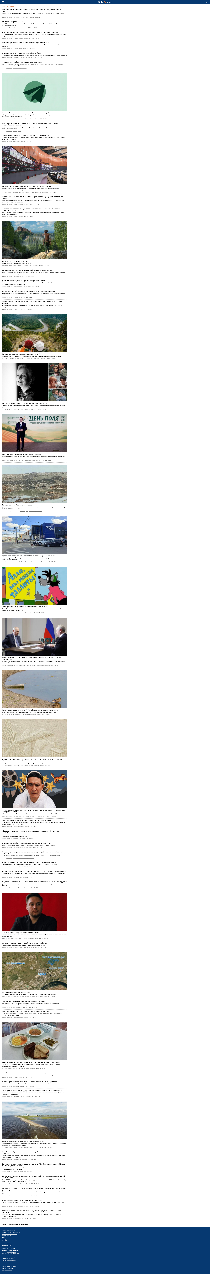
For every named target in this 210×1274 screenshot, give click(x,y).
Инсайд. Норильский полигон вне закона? (17, 505)
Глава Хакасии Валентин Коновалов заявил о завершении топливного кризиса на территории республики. (30, 1075)
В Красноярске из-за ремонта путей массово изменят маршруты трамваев (29, 1082)
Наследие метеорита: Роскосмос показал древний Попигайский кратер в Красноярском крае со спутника (34, 1189)
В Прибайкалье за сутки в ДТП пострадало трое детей (22, 1200)
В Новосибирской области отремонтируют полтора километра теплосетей (29, 862)
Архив (3, 1237)
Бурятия (22, 276)
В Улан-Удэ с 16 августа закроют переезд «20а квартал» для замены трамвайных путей (34, 871)
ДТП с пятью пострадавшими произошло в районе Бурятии (23, 281)
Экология (20, 27)
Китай (43, 816)
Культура (26, 265)
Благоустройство (17, 826)
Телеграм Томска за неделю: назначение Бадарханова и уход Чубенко (28, 113)
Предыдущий (5, 1224)
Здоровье (20, 1007)
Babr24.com (9, 17)
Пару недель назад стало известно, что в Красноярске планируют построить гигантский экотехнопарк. (29, 994)
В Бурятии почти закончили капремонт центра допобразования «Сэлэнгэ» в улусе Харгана (32, 832)
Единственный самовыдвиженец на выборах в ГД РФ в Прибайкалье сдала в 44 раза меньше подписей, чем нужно (33, 1165)
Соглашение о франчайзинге (9, 1234)
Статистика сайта (6, 1235)
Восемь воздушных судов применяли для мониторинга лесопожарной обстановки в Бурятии (32, 302)
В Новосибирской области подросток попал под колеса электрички (26, 843)
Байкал (35, 1147)
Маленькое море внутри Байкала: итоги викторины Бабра (23, 1141)
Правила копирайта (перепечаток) (11, 1232)
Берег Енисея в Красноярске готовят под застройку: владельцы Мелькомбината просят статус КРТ (34, 1152)
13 (19, 1224)
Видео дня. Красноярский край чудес (15, 261)
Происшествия (16, 17)
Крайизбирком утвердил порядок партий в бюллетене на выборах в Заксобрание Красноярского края (31, 209)
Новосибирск (31, 17)
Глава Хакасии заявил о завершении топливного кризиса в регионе (26, 1073)
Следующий (24, 1224)
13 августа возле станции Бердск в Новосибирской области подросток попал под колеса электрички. (29, 845)
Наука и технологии (17, 1196)
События (15, 27)
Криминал (27, 561)
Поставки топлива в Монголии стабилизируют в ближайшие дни (25, 943)
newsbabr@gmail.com (7, 1245)
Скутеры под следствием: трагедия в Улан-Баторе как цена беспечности (28, 556)
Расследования (24, 17)
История (31, 1147)
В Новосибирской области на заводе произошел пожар (22, 62)
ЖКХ (14, 867)
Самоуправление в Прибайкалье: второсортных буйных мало (24, 606)
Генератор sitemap (7, 1270)
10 (15, 1224)
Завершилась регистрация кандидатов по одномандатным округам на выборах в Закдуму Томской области (31, 124)
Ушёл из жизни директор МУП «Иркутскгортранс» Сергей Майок (25, 135)
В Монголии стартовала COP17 (13, 22)
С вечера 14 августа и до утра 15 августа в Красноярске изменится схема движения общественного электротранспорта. (34, 1083)
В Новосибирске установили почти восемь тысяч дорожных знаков (26, 820)
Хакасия (20, 1077)
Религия (31, 816)
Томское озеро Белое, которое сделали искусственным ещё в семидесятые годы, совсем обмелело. (29, 712)
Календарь (4, 1239)
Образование (16, 838)
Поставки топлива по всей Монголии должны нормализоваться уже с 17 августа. (23, 945)
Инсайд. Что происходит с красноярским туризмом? (21, 354)
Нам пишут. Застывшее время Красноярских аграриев (22, 454)
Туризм (33, 358)
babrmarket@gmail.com (8, 1258)
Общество (15, 141)
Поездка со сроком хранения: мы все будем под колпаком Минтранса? (28, 186)
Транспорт (20, 38)
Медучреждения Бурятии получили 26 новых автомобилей (23, 1001)
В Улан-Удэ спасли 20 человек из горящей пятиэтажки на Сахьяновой (27, 270)
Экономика (15, 38)
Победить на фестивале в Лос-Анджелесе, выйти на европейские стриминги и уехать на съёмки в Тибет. (30, 813)
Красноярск (26, 204)
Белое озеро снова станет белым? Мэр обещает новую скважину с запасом (30, 710)
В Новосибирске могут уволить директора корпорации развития (25, 42)
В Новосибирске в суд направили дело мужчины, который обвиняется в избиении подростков (32, 852)
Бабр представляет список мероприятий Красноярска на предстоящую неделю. (23, 763)
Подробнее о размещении (9, 1260)
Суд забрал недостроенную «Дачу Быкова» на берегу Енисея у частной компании (32, 1090)
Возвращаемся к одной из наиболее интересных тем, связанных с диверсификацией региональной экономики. (32, 356)
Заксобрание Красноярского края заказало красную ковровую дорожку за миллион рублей (32, 197)
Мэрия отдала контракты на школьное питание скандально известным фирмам (31, 1062)
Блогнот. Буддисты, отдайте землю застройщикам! (20, 932)
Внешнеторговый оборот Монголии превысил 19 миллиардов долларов (28, 291)
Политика (27, 119)
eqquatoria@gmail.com (13, 1253)
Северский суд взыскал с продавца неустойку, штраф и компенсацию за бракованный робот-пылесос (33, 1177)
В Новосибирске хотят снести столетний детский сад (21, 53)
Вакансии (4, 1240)
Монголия (25, 27)
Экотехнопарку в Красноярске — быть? (16, 992)
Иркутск (20, 141)
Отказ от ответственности (8, 1230)
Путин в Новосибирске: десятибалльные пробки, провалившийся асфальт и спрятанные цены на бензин (34, 658)
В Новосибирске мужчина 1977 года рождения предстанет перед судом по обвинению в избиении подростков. (31, 855)
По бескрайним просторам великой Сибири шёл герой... (17, 263)
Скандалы (28, 511)
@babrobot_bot (11, 1252)
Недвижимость (16, 57)
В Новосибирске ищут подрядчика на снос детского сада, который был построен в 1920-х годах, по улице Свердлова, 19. (34, 55)
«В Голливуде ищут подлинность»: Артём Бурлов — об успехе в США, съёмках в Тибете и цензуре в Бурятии (34, 811)
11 (16, 1224)
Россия (45, 192)
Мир (35, 409)
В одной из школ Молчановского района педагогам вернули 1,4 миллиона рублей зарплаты (32, 1211)
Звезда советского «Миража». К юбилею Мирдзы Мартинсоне (24, 403)
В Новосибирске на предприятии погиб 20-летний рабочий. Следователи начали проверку (31, 10)
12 (17, 1224)
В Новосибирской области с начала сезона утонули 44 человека (25, 1011)
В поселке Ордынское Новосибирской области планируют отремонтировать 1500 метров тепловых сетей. (30, 864)
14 (20, 1224)
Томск (36, 119)
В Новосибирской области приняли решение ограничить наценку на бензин (30, 32)
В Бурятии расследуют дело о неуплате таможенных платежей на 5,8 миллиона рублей (34, 882)
